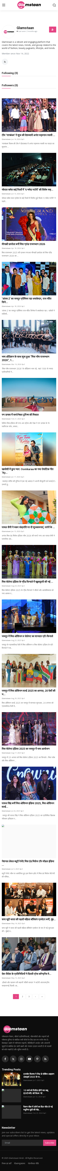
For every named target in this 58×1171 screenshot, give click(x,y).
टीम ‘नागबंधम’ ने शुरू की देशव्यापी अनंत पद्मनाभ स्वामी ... (28, 135)
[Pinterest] (37, 1059)
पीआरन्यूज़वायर (19, 1163)
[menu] (3, 5)
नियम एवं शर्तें (6, 1163)
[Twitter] (13, 1059)
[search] (54, 5)
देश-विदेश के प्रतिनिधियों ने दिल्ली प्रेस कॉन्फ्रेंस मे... (26, 973)
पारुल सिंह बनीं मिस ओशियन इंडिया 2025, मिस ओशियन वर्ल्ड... (28, 805)
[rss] (45, 1059)
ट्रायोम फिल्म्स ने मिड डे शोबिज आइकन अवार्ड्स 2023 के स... (38, 1075)
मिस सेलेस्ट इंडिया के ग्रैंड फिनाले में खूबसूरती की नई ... (27, 581)
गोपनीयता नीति (33, 1163)
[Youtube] (29, 1059)
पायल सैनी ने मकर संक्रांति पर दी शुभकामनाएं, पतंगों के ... (28, 527)
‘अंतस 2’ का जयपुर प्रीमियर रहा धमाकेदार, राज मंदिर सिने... (26, 300)
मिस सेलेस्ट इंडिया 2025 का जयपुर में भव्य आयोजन (26, 748)
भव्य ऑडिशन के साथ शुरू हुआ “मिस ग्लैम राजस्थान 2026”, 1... (25, 358)
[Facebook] (5, 1059)
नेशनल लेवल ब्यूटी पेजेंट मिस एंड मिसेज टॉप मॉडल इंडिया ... (28, 863)
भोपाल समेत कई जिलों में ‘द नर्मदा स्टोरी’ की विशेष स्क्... (27, 189)
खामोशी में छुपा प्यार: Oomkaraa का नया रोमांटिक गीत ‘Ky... (27, 471)
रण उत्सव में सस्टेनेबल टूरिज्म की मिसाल (20, 414)
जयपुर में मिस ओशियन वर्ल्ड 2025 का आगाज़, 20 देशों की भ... (28, 692)
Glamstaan (6, 139)
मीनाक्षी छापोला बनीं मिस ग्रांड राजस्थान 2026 (23, 244)
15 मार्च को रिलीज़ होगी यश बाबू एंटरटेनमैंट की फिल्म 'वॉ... (35, 1092)
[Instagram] (21, 1059)
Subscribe (49, 1142)
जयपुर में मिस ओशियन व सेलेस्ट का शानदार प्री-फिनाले (27, 636)
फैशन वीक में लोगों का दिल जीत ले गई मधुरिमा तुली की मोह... (38, 1108)
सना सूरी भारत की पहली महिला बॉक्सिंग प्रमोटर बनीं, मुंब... (29, 919)
